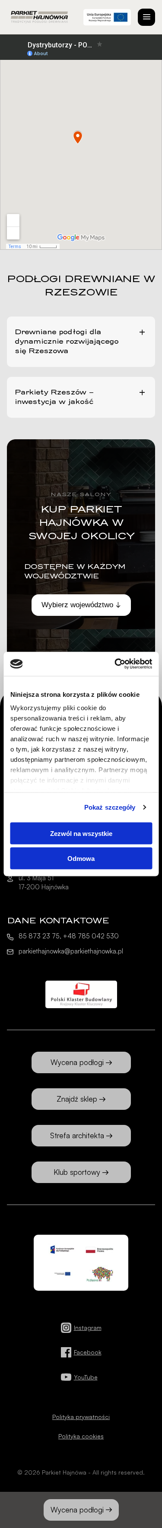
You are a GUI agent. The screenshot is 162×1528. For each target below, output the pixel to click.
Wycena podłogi (77, 1509)
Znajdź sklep (77, 1098)
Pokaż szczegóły (110, 807)
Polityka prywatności (81, 1416)
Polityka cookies (81, 1436)
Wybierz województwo (77, 605)
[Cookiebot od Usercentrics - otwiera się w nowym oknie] (115, 664)
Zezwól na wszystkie (81, 833)
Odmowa (81, 858)
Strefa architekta (77, 1135)
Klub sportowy (77, 1172)
